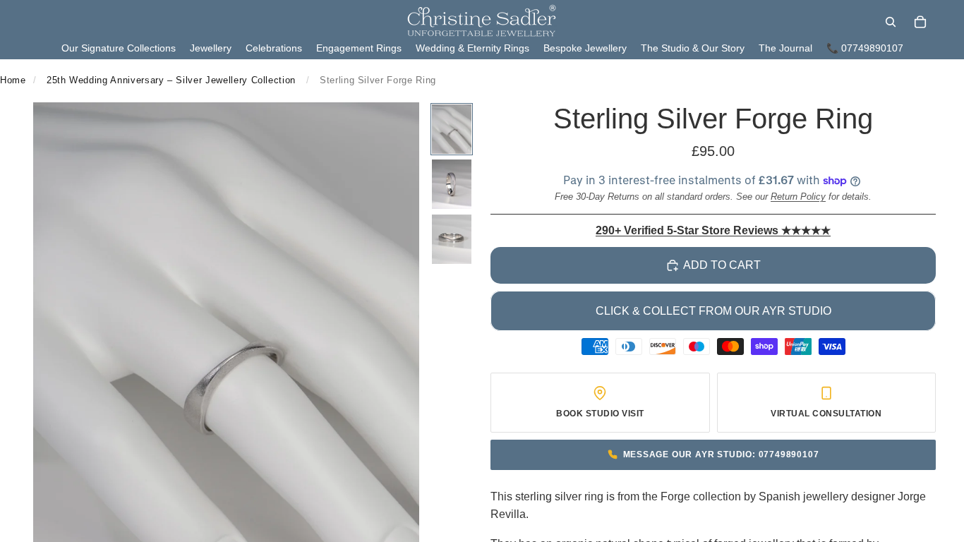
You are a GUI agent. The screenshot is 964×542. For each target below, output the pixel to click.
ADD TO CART (722, 265)
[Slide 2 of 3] (451, 184)
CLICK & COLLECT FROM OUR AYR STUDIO (713, 311)
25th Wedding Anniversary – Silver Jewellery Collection (171, 80)
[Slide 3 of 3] (451, 239)
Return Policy (798, 196)
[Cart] (920, 21)
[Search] (890, 21)
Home (13, 80)
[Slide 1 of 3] (451, 129)
